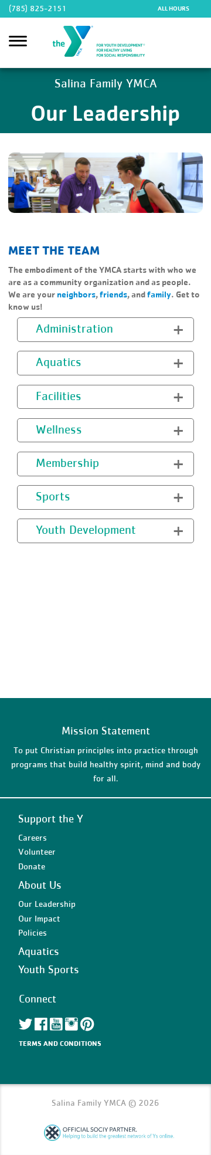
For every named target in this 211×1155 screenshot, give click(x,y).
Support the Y (50, 818)
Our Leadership (47, 904)
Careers (32, 837)
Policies (32, 932)
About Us (40, 885)
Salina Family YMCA (105, 42)
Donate (31, 866)
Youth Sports (48, 969)
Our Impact (39, 918)
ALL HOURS (173, 8)
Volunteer (37, 851)
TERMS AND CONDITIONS (60, 1043)
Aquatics (38, 951)
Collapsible (45, 328)
